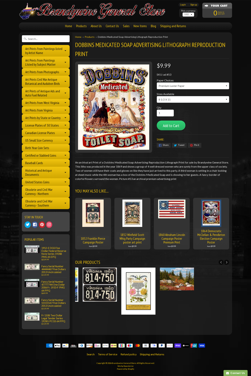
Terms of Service (107, 354)
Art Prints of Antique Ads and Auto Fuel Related (42, 93)
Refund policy (129, 354)
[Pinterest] (42, 224)
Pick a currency (188, 11)
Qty (159, 107)
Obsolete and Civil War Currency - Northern (38, 191)
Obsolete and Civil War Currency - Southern (38, 203)
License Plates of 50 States (42, 125)
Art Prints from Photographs (42, 72)
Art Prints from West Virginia (42, 103)
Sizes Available (165, 94)
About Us (96, 26)
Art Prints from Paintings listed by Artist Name (43, 51)
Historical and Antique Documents (38, 172)
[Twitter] (28, 224)
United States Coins (37, 182)
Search (91, 354)
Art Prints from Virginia (39, 110)
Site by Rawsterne (125, 366)
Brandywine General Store (124, 363)
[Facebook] (35, 224)
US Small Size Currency (39, 140)
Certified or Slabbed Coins (40, 155)
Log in (183, 5)
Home (68, 26)
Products (81, 26)
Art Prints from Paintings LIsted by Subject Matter (40, 62)
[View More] (94, 299)
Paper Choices (165, 80)
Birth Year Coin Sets (37, 148)
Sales (126, 26)
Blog (153, 26)
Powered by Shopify (125, 369)
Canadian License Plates (40, 133)
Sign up (193, 5)
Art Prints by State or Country (43, 118)
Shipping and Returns (173, 26)
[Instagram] (49, 224)
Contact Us (112, 26)
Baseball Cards (34, 163)
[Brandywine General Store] (96, 15)
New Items (140, 26)
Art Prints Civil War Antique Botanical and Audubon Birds (42, 81)
